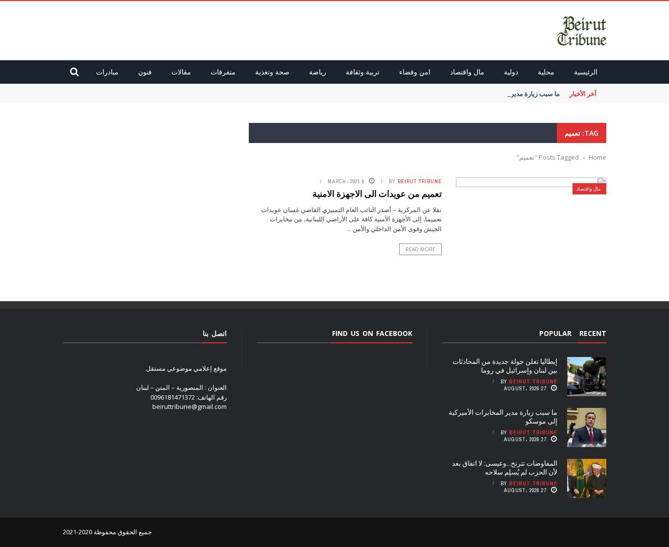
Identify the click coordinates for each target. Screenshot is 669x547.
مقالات (181, 71)
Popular (555, 333)
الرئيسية (585, 71)
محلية (546, 71)
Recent (592, 333)
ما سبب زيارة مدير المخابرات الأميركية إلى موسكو (503, 416)
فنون (145, 71)
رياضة (317, 71)
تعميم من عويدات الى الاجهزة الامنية (377, 193)
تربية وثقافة (363, 71)
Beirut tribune (420, 181)
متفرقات (223, 71)
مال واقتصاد (467, 71)
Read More (420, 249)
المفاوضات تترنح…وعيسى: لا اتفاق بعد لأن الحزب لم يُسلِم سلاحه (504, 467)
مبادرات (107, 71)
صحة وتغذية (272, 71)
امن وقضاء (414, 71)
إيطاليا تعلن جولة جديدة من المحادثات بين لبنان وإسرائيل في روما (505, 366)
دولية (511, 71)
